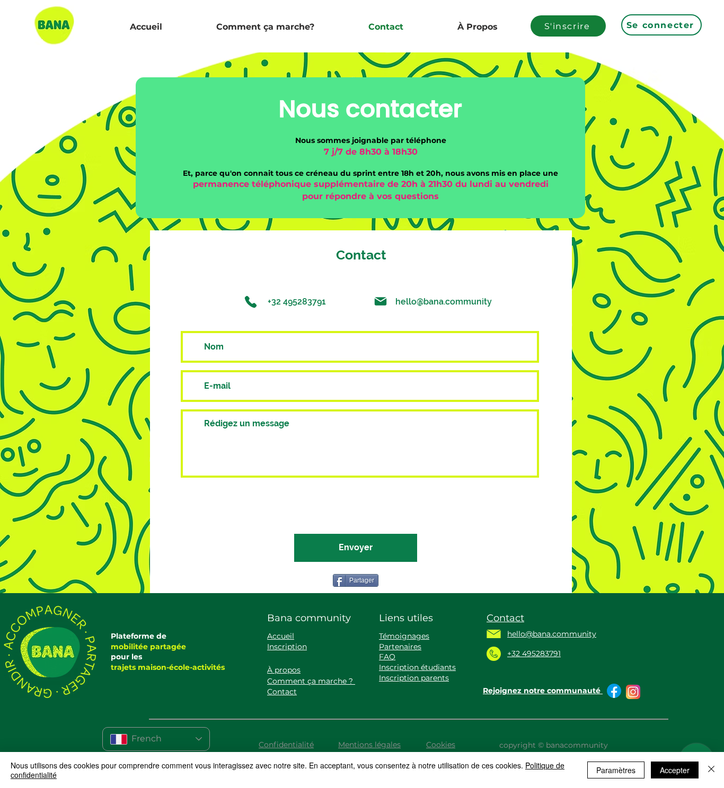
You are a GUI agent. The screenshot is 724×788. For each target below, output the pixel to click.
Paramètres (615, 770)
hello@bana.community (443, 302)
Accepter (675, 770)
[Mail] (380, 301)
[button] (287, 646)
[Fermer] (711, 770)
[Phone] (251, 301)
